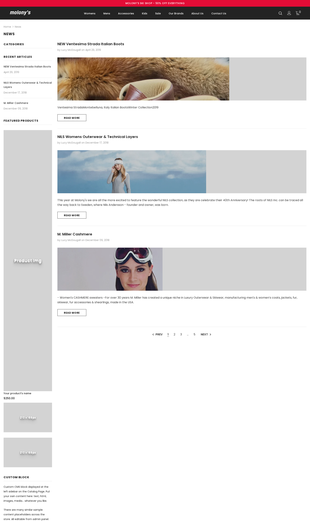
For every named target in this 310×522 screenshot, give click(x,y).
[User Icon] (289, 13)
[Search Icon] (280, 13)
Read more (72, 118)
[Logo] (31, 12)
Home (7, 27)
